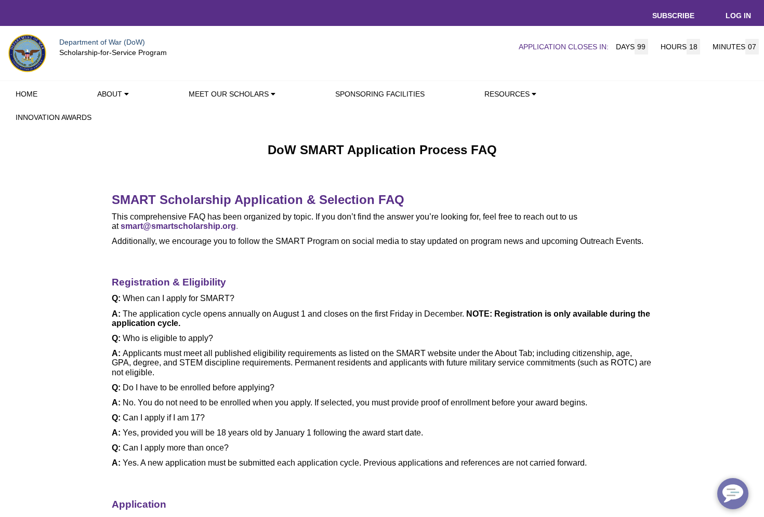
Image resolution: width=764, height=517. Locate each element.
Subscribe (673, 15)
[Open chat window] (732, 493)
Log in (738, 15)
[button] (128, 95)
